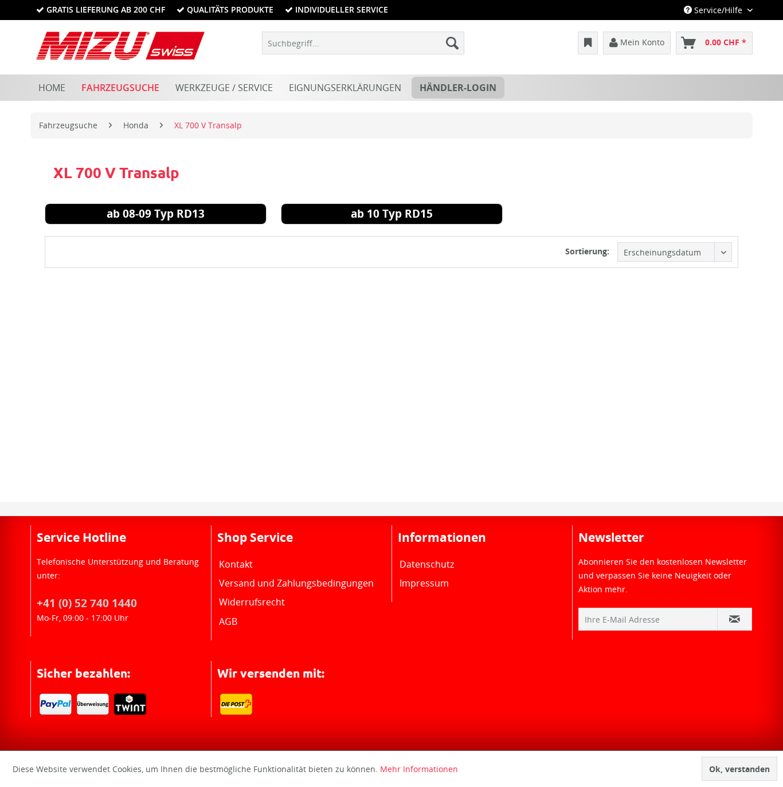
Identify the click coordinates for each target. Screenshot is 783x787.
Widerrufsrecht (252, 602)
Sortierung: (587, 251)
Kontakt (236, 564)
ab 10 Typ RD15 (392, 215)
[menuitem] (363, 43)
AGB (228, 621)
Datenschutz (427, 564)
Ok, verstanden (739, 769)
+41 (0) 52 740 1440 (87, 603)
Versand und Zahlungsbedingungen (296, 583)
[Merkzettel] (588, 43)
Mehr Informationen (419, 769)
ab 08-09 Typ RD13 (156, 215)
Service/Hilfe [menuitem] (718, 10)
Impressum (424, 583)
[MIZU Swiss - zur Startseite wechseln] (120, 46)
